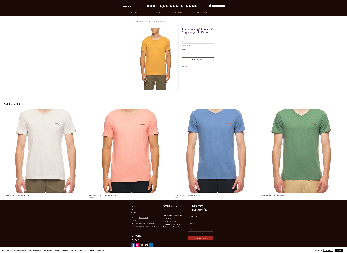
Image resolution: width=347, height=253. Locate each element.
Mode (172, 224)
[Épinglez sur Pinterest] (186, 66)
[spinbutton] (185, 52)
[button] (210, 5)
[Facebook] (133, 245)
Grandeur (185, 42)
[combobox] (198, 45)
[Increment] (188, 52)
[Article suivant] (346, 151)
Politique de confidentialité (97, 250)
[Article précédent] (1, 151)
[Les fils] (146, 245)
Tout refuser (328, 250)
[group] (173, 154)
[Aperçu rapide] (45, 151)
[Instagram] (137, 245)
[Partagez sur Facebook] (183, 66)
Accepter (338, 250)
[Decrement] (183, 52)
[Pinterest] (142, 245)
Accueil (135, 21)
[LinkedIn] (151, 245)
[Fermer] (345, 250)
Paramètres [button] (318, 250)
